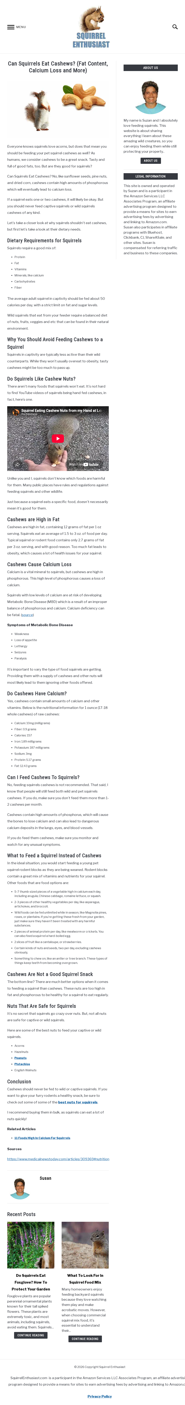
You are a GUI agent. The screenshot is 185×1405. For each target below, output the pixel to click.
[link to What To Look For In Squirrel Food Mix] (85, 1245)
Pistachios (22, 1064)
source (27, 615)
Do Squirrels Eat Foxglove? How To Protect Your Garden (31, 1282)
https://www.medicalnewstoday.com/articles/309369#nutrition (58, 1159)
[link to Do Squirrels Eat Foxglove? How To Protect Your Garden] (30, 1245)
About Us (151, 160)
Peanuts (20, 1058)
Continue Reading (31, 1335)
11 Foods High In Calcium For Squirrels (42, 1138)
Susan (45, 1178)
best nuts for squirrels (78, 1102)
